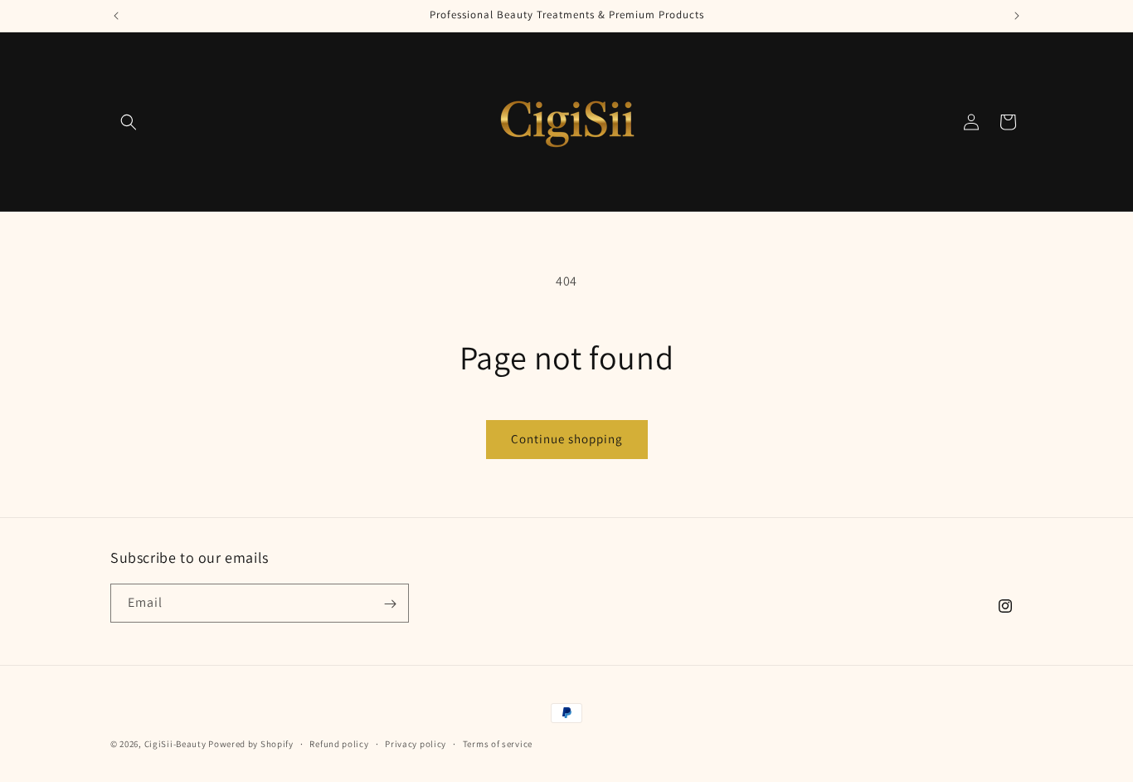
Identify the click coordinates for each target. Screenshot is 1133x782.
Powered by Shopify (251, 744)
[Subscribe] (390, 603)
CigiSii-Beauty (175, 744)
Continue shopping (567, 439)
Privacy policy (415, 743)
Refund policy (338, 743)
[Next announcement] (1017, 16)
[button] (128, 122)
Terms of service (497, 743)
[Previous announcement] (116, 16)
